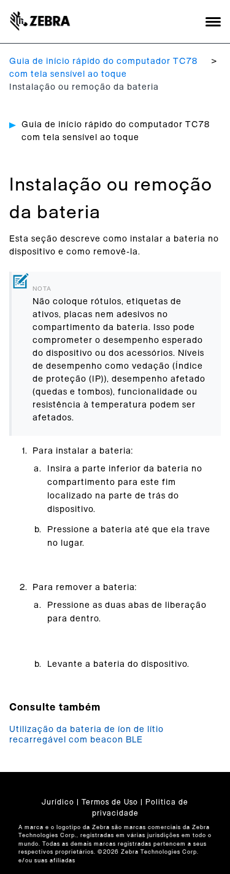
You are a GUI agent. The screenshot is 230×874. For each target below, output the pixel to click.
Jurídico (58, 802)
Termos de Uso (110, 802)
